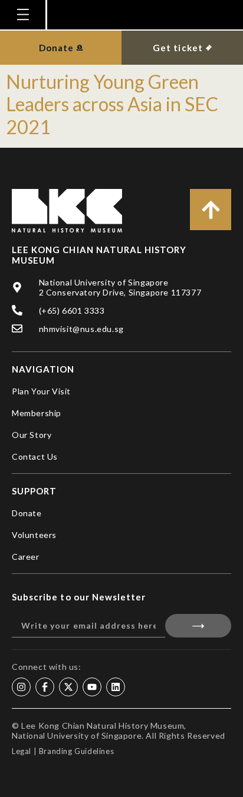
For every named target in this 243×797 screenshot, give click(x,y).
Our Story (31, 435)
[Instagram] (21, 687)
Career (26, 557)
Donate (27, 513)
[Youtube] (92, 687)
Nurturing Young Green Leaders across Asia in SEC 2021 (112, 104)
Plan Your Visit (41, 391)
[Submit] (198, 625)
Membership (36, 413)
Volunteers (34, 535)
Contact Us (35, 456)
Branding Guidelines (76, 751)
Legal (21, 751)
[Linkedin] (115, 687)
